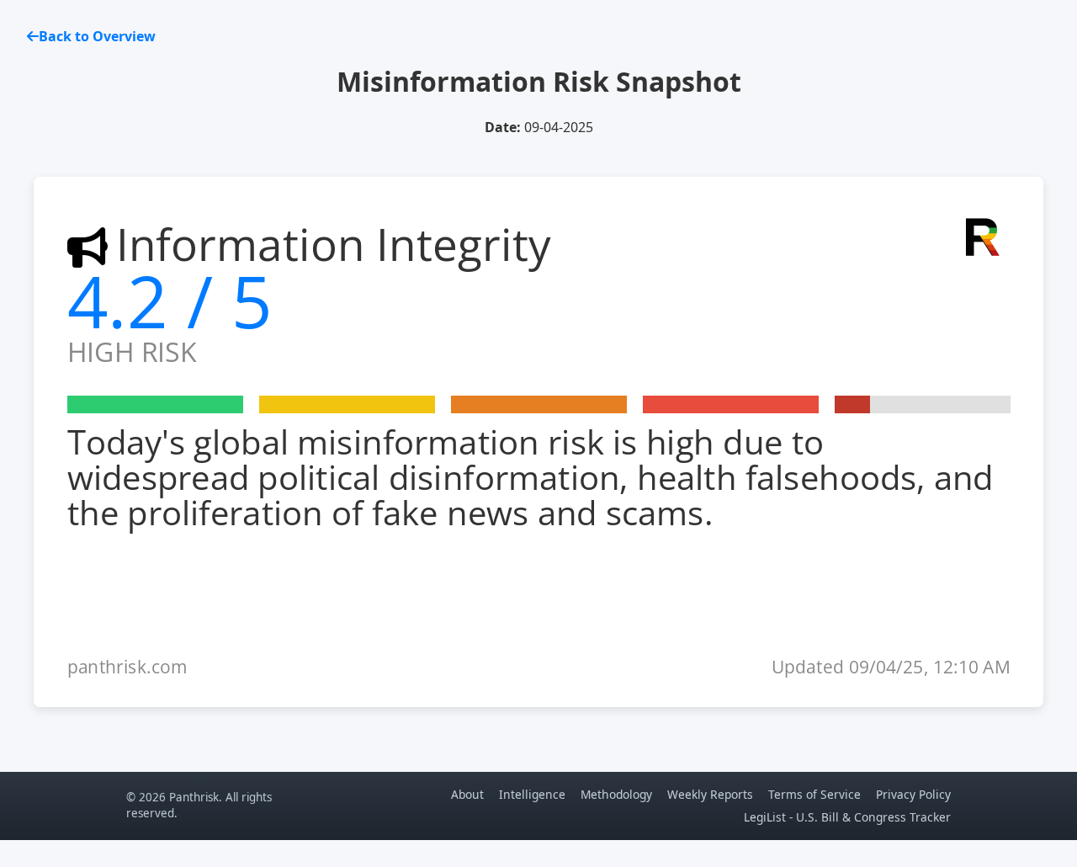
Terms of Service (814, 794)
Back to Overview (97, 36)
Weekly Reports (710, 794)
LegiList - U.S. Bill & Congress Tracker (847, 817)
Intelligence (532, 794)
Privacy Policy (913, 794)
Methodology (616, 794)
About (467, 794)
